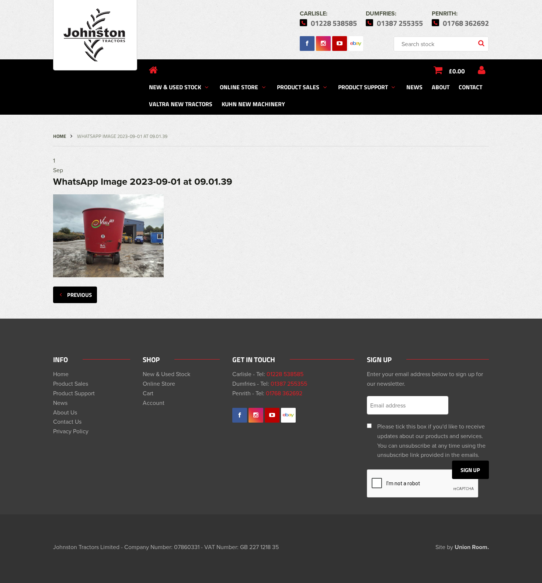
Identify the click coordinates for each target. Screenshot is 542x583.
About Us (65, 412)
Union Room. (472, 547)
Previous (79, 295)
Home (59, 136)
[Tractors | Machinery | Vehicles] (95, 35)
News (414, 87)
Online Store (239, 87)
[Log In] (481, 70)
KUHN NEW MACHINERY (253, 104)
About (440, 87)
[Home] (153, 70)
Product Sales (298, 87)
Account (153, 403)
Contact (470, 87)
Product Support (363, 87)
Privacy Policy (70, 431)
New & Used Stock (175, 87)
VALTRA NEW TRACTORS (180, 104)
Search (482, 44)
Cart (148, 393)
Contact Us (67, 421)
